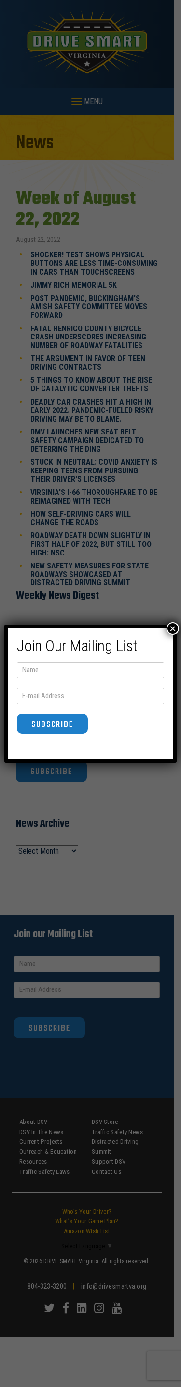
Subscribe (52, 724)
